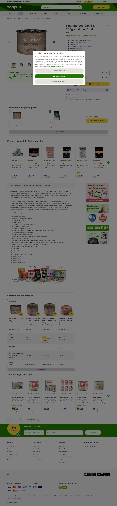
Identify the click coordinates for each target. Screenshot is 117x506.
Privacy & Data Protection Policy (55, 66)
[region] (59, 68)
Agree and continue (59, 76)
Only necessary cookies (59, 82)
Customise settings (59, 71)
